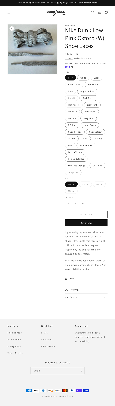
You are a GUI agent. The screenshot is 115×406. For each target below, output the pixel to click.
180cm (73, 191)
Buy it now (86, 222)
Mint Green (90, 111)
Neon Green (90, 125)
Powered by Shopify (65, 396)
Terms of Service (15, 353)
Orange (71, 138)
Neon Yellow (95, 131)
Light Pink (92, 104)
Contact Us (46, 339)
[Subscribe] (81, 370)
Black (96, 77)
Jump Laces (52, 396)
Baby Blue (93, 84)
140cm (101, 185)
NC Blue (72, 125)
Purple (98, 138)
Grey (70, 77)
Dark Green (88, 98)
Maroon (72, 118)
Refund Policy (14, 339)
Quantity (68, 197)
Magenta (72, 111)
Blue (72, 92)
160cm (71, 184)
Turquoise (73, 172)
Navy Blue (89, 118)
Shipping (69, 58)
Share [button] (71, 278)
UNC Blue (97, 165)
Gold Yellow (86, 145)
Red (70, 145)
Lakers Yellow (75, 152)
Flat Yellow (75, 105)
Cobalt (73, 99)
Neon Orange (74, 131)
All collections (48, 346)
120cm (87, 185)
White (83, 77)
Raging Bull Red (76, 159)
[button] (9, 12)
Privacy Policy (14, 346)
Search (44, 332)
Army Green (74, 84)
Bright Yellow (87, 91)
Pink (85, 138)
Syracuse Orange (76, 165)
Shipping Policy (14, 332)
